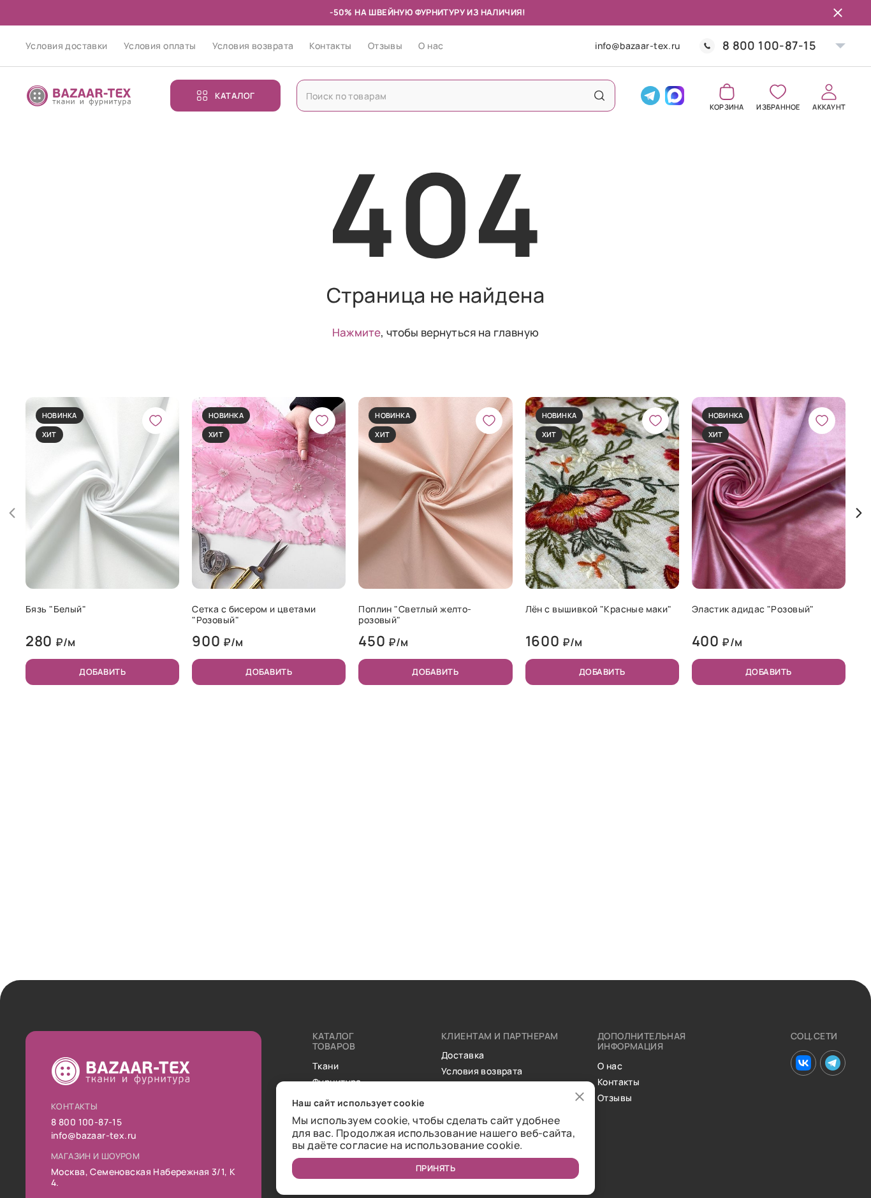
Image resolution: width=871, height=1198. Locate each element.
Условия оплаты (160, 46)
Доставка (462, 1055)
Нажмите (356, 332)
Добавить (102, 671)
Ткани (325, 1066)
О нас (430, 46)
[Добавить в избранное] (155, 420)
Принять (436, 1168)
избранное (778, 106)
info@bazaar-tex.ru (637, 46)
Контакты (330, 46)
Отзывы (385, 46)
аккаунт (828, 106)
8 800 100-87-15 (769, 45)
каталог (235, 95)
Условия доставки (67, 46)
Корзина (727, 106)
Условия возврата (253, 46)
